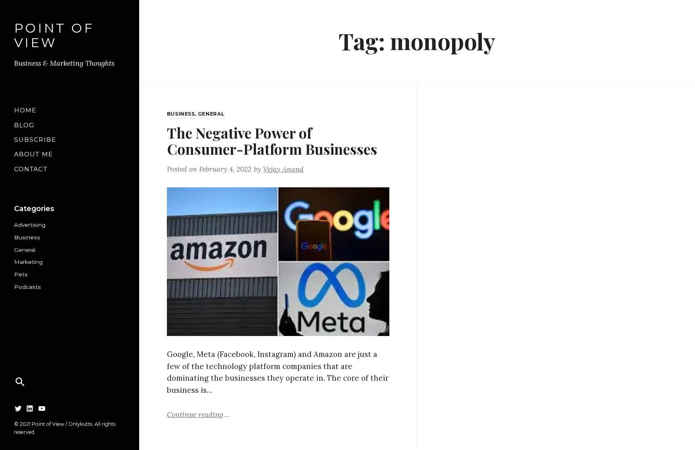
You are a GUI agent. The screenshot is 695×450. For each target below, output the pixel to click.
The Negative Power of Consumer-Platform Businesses (272, 141)
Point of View (54, 35)
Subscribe (35, 139)
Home (25, 110)
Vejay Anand (283, 169)
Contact (30, 169)
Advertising (29, 225)
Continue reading (198, 414)
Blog (24, 125)
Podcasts (27, 287)
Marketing (28, 262)
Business (27, 237)
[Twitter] (18, 408)
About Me (33, 154)
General (24, 250)
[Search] (20, 382)
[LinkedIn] (30, 408)
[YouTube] (42, 408)
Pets (21, 274)
